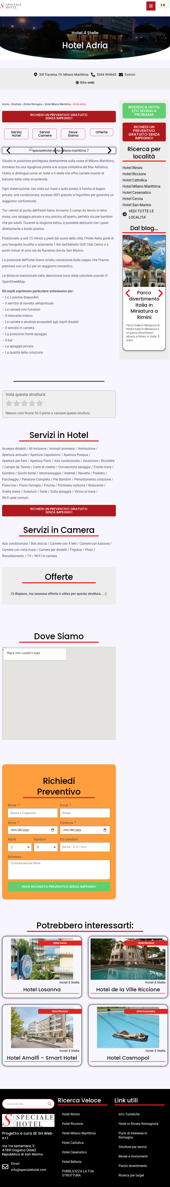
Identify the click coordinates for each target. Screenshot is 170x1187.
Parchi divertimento (133, 1166)
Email (64, 805)
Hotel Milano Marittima (58, 104)
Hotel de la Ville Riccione (128, 989)
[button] (8, 150)
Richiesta (14, 857)
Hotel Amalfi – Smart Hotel (42, 1058)
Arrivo (12, 823)
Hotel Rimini (71, 1114)
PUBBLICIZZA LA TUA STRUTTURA (78, 1173)
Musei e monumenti (133, 1156)
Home (5, 104)
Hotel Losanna (42, 989)
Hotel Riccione (72, 1124)
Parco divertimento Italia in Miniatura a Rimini (144, 305)
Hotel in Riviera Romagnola (138, 1124)
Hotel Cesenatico (74, 1152)
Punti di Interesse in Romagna (133, 1135)
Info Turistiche (129, 1114)
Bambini (40, 839)
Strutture (16, 104)
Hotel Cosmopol (128, 1058)
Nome (12, 805)
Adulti (12, 839)
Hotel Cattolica (73, 1143)
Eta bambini (69, 839)
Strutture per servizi (133, 1147)
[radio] (9, 404)
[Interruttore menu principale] (150, 6)
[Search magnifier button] (49, 1104)
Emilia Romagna (33, 104)
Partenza (67, 823)
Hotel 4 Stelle (85, 33)
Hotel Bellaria (71, 1162)
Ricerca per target (131, 1175)
